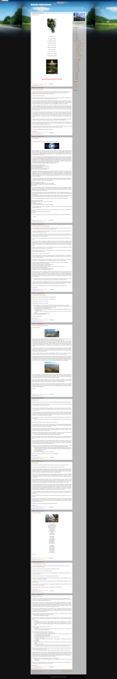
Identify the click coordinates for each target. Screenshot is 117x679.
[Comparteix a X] (51, 132)
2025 (75, 29)
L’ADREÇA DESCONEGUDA (37, 89)
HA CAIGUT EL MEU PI (36, 512)
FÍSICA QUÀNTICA (35, 138)
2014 (75, 75)
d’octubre (76, 59)
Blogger (65, 676)
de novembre (77, 58)
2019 (75, 37)
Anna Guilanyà (42, 85)
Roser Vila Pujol (76, 86)
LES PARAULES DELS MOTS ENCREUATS (79, 46)
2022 (75, 33)
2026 (75, 28)
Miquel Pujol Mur (42, 290)
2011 (75, 79)
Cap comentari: (46, 132)
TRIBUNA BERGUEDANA (41, 4)
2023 (75, 32)
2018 (75, 38)
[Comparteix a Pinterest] (53, 132)
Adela (75, 82)
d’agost (76, 62)
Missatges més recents (37, 671)
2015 (75, 74)
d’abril (76, 67)
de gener (76, 71)
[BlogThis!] (50, 132)
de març (76, 68)
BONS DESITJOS (35, 14)
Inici (52, 671)
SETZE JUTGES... (35, 400)
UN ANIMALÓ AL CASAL (37, 596)
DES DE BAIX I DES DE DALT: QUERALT (40, 325)
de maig (76, 66)
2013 (75, 76)
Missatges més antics (67, 671)
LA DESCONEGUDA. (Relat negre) (39, 563)
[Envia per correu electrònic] (49, 132)
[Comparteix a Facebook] (52, 132)
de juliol (76, 63)
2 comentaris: (45, 220)
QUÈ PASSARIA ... (78, 53)
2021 (75, 34)
